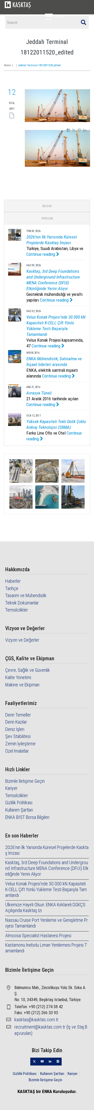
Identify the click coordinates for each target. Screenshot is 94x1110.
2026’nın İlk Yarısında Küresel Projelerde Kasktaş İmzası (47, 850)
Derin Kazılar (16, 722)
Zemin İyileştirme (20, 743)
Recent (47, 206)
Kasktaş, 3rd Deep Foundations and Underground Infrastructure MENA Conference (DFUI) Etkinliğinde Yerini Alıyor (47, 868)
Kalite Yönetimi (18, 677)
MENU (60, 16)
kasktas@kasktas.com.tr (36, 1019)
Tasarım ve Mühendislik (25, 595)
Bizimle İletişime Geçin (25, 781)
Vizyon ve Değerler (22, 640)
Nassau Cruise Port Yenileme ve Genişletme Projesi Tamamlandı (46, 923)
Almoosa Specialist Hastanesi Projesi (38, 935)
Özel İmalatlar (17, 751)
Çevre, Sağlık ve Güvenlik (27, 670)
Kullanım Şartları (19, 810)
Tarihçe (11, 588)
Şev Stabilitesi (18, 736)
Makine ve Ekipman (22, 684)
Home (7, 65)
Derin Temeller (18, 715)
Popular (47, 218)
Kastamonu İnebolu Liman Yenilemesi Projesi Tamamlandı (46, 947)
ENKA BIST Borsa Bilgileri (27, 817)
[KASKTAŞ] (18, 4)
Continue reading (41, 254)
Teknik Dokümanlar (22, 603)
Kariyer (11, 788)
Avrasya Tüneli (39, 393)
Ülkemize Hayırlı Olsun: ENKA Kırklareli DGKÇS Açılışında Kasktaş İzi (45, 907)
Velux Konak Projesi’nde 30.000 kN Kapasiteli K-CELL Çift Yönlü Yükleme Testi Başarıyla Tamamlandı (46, 889)
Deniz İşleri (14, 729)
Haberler (13, 581)
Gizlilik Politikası (18, 802)
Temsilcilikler (16, 610)
